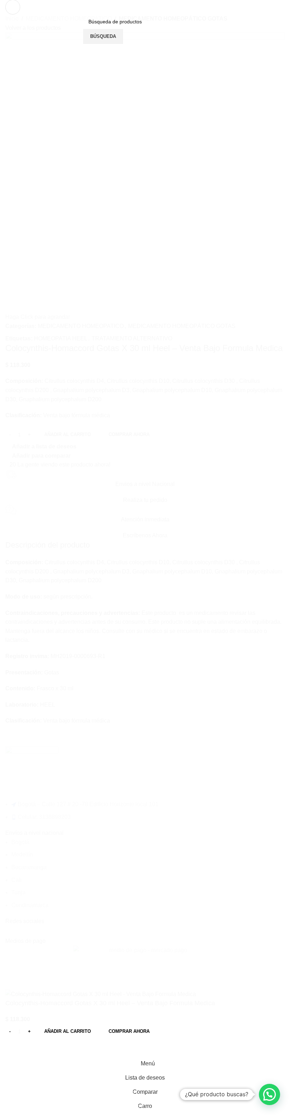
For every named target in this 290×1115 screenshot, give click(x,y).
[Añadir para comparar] (14, 1048)
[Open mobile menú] (13, 7)
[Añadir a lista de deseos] (33, 1048)
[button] (269, 1094)
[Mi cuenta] (205, 29)
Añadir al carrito (67, 434)
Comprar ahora (129, 1031)
